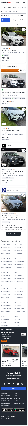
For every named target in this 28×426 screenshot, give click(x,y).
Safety (16, 400)
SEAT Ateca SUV (18, 305)
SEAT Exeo (16, 325)
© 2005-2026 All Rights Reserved (9, 414)
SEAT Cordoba (4, 325)
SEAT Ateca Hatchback (19, 308)
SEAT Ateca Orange (6, 305)
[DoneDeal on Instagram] (22, 384)
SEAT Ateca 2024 (5, 247)
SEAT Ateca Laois (18, 284)
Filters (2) (6, 20)
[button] (21, 225)
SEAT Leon (16, 314)
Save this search (14, 234)
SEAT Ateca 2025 (18, 244)
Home (4, 7)
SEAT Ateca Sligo (5, 275)
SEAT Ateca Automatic (19, 311)
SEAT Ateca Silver (18, 297)
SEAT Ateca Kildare (6, 270)
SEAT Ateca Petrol (18, 288)
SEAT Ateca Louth (18, 281)
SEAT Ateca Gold (18, 302)
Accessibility (5, 405)
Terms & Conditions (6, 418)
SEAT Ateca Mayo (18, 264)
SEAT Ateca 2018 (5, 256)
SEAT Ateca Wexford (19, 261)
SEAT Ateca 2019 (18, 253)
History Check (5, 400)
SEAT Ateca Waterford (6, 264)
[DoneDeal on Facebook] (5, 384)
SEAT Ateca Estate (6, 308)
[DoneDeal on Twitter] (9, 384)
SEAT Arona (4, 314)
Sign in (13, 388)
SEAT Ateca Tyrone (19, 278)
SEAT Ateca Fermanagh (7, 281)
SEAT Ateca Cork (18, 258)
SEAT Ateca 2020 (5, 253)
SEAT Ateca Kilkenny (19, 270)
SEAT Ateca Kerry (18, 275)
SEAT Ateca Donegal (6, 272)
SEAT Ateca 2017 (18, 256)
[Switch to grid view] (14, 24)
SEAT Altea (17, 322)
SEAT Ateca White (5, 294)
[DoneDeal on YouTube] (13, 384)
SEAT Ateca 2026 (5, 244)
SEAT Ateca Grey (5, 291)
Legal (2, 416)
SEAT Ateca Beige (5, 302)
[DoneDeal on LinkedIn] (18, 384)
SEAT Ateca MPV (5, 311)
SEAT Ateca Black (18, 291)
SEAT (14, 7)
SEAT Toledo (17, 319)
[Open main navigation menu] (24, 2)
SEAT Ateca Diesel (5, 288)
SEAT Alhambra (5, 319)
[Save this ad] (24, 29)
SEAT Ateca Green (5, 300)
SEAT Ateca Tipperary (6, 278)
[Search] (2, 12)
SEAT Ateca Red (5, 297)
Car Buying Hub (5, 395)
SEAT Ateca (23, 20)
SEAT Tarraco (17, 316)
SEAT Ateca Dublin (5, 258)
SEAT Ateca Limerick (6, 267)
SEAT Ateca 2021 (18, 250)
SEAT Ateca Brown (18, 300)
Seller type (14, 20)
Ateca (19, 7)
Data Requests (5, 403)
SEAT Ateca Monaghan (7, 261)
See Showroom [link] (5, 338)
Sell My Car (17, 398)
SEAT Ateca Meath (18, 272)
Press (15, 393)
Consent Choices (19, 403)
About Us (4, 393)
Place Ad (18, 2)
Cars (9, 7)
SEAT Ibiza (3, 316)
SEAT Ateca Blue (18, 294)
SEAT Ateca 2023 (18, 247)
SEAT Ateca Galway (19, 267)
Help (15, 395)
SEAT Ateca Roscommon (4, 285)
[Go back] (2, 7)
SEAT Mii (3, 322)
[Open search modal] (13, 2)
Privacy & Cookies (10, 416)
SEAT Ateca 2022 (5, 250)
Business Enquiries (6, 398)
